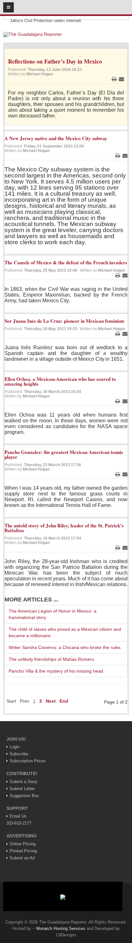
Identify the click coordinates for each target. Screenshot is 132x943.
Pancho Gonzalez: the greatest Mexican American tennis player (63, 454)
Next (51, 701)
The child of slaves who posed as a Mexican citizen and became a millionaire (65, 632)
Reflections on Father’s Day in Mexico (55, 61)
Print (114, 78)
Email (121, 78)
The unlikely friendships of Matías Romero (51, 659)
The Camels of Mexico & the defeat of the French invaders (65, 262)
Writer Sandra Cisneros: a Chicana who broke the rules (64, 647)
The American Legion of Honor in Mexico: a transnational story (52, 614)
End (64, 701)
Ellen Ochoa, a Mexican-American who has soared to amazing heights (60, 381)
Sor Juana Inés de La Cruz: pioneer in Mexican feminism (64, 320)
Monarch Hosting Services (60, 928)
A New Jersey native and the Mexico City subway (55, 138)
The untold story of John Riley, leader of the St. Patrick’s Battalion (64, 528)
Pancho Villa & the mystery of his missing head (56, 671)
